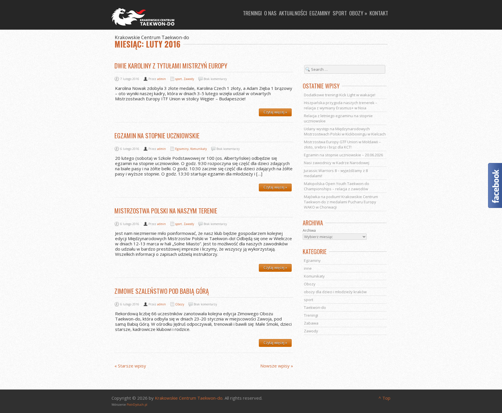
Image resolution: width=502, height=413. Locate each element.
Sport (340, 12)
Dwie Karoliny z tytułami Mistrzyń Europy (170, 65)
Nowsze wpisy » (276, 365)
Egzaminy (319, 12)
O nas (270, 12)
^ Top (384, 398)
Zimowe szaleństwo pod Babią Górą (161, 291)
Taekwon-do (315, 307)
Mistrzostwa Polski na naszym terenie (165, 210)
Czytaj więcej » (275, 112)
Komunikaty (198, 149)
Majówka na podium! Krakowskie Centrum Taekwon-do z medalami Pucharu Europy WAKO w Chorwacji (341, 202)
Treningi (252, 12)
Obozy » (358, 12)
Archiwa (309, 230)
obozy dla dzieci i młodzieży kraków (335, 291)
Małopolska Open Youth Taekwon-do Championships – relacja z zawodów (336, 186)
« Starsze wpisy (130, 365)
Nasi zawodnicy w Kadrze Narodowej (336, 162)
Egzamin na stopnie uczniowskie (157, 135)
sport (178, 79)
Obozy (179, 304)
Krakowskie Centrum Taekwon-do (189, 398)
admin (161, 79)
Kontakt (379, 12)
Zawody (189, 79)
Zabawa (311, 323)
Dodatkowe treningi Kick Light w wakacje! (339, 94)
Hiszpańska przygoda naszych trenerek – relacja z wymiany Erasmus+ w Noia (340, 105)
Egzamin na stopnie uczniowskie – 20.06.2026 (343, 154)
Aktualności (293, 12)
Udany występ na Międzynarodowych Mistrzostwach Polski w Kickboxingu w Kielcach (345, 131)
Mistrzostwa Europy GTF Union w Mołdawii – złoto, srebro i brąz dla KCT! (342, 144)
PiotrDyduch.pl (137, 405)
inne (308, 268)
